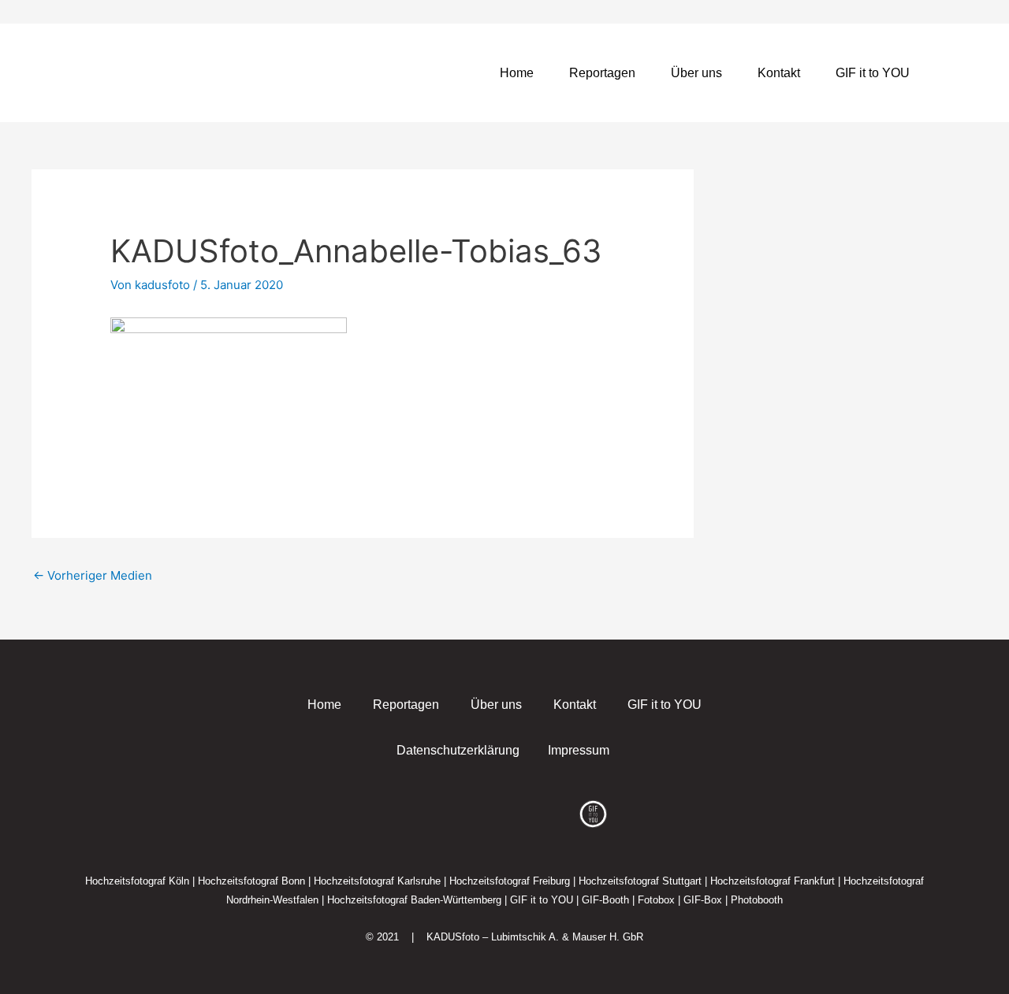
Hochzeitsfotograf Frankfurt (772, 881)
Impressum (578, 750)
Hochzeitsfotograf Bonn (251, 881)
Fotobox (656, 900)
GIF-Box (702, 900)
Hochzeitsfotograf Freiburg (509, 881)
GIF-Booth (605, 900)
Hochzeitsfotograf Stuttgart (640, 881)
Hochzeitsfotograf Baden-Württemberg (414, 900)
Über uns (696, 73)
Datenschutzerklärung (458, 750)
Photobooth (757, 900)
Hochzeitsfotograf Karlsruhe (377, 881)
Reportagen (602, 73)
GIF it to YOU (873, 73)
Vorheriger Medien (92, 575)
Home (517, 73)
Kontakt (779, 73)
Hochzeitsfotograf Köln (137, 881)
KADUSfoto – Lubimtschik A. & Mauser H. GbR (534, 937)
